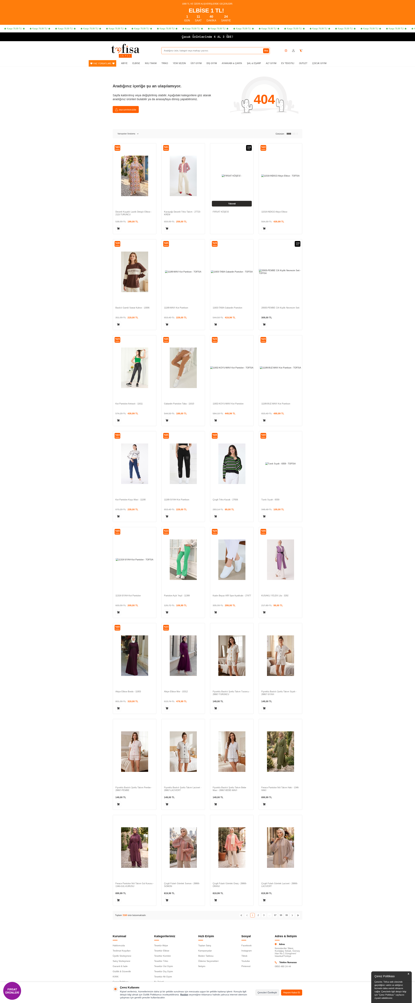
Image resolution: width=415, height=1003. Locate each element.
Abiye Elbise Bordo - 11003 (128, 691)
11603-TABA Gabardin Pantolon (227, 308)
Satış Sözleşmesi (121, 961)
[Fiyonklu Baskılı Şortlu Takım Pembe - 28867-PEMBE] (134, 751)
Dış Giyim (212, 63)
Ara (266, 50)
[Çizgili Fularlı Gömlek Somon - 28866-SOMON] (183, 847)
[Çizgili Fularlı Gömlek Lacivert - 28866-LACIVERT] (280, 847)
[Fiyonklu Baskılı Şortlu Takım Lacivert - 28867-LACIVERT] (183, 751)
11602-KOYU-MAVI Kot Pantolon (228, 403)
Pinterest (245, 966)
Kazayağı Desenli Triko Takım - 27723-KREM (182, 213)
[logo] (125, 48)
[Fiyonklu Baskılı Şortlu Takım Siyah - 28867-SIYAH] (280, 655)
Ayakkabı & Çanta (232, 63)
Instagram (246, 950)
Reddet (184, 994)
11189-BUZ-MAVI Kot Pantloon (275, 403)
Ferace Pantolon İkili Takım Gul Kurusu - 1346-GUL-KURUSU (134, 884)
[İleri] (292, 915)
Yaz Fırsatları (102, 63)
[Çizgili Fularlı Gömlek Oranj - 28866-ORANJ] (231, 847)
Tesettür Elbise (161, 950)
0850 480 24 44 (283, 966)
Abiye (124, 63)
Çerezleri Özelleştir (267, 992)
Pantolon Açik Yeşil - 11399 (177, 595)
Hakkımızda (119, 945)
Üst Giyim (196, 63)
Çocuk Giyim (319, 63)
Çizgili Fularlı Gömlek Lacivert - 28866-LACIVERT (279, 884)
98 (281, 915)
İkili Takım (151, 63)
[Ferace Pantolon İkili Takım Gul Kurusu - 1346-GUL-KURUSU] (134, 847)
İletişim (201, 966)
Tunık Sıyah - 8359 (270, 499)
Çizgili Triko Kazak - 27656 (225, 499)
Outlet (303, 63)
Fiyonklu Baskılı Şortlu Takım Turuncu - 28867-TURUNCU (231, 693)
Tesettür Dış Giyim (163, 971)
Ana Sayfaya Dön (127, 110)
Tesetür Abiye (161, 945)
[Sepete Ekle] (118, 228)
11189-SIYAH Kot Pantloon (176, 499)
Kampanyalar (205, 950)
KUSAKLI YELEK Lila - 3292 (274, 595)
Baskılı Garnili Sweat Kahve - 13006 (132, 308)
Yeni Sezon (179, 63)
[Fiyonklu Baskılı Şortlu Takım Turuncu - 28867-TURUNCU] (231, 655)
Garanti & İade (120, 966)
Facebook (246, 945)
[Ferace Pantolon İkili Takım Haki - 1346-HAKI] (280, 751)
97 (275, 915)
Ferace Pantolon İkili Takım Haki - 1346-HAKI (280, 788)
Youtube (245, 961)
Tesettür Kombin (162, 956)
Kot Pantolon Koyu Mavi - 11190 (130, 499)
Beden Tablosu (205, 956)
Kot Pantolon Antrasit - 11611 (129, 403)
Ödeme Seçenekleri (208, 961)
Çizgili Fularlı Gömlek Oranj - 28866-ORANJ (230, 884)
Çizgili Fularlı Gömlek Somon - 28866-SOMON (182, 884)
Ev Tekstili (287, 63)
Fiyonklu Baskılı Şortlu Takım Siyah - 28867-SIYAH (278, 693)
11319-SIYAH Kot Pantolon (128, 595)
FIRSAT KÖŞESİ (221, 212)
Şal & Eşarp (254, 63)
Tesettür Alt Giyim (163, 976)
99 (286, 915)
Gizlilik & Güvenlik (122, 971)
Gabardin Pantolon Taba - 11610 (179, 403)
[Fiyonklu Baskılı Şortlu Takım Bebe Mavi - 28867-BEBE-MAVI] (231, 751)
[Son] (298, 915)
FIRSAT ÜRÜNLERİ (12, 990)
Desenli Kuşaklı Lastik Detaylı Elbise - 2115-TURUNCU (133, 213)
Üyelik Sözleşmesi (122, 956)
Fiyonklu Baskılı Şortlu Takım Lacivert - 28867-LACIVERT (182, 788)
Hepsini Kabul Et (291, 992)
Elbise (136, 63)
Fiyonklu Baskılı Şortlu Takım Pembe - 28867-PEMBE (133, 788)
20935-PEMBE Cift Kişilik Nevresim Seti (280, 308)
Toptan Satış (204, 945)
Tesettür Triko (161, 961)
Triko (164, 63)
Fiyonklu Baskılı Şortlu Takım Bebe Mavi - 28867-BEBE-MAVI (229, 788)
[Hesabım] (293, 50)
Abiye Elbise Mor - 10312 (176, 691)
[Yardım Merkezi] (286, 50)
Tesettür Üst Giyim (163, 966)
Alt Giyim (271, 63)
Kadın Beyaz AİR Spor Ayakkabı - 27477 (232, 595)
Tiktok (244, 956)
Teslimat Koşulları (122, 950)
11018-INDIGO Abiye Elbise (274, 212)
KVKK (116, 976)
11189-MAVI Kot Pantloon (176, 308)
